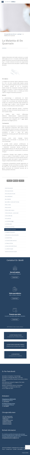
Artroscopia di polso (9, 191)
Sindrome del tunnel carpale (11, 251)
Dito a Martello (8, 199)
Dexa (27, 452)
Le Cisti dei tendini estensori (11, 240)
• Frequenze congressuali (7, 417)
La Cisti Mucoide (8, 224)
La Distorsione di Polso (9, 226)
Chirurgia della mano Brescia (10, 34)
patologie (19, 34)
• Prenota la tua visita (6, 422)
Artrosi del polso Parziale (10, 193)
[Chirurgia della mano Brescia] (11, 2)
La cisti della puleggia (9, 221)
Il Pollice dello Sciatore (9, 210)
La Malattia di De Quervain (10, 229)
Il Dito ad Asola (8, 207)
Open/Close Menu (2, 2)
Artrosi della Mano (8, 196)
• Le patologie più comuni (7, 420)
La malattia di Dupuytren (10, 232)
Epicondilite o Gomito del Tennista (12, 202)
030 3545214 (6, 401)
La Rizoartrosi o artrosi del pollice (12, 235)
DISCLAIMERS (20, 449)
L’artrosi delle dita (8, 215)
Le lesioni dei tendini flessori (11, 246)
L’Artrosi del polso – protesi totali (11, 213)
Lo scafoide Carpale (9, 248)
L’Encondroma (8, 218)
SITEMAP (15, 449)
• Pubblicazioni (5, 419)
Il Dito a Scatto (8, 204)
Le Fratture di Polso (9, 243)
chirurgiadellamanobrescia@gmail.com (10, 438)
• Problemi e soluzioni (6, 421)
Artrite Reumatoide (9, 188)
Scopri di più (15, 277)
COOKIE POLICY (9, 449)
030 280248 (6, 406)
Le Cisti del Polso (8, 237)
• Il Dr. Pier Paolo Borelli (7, 416)
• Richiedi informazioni (6, 424)
